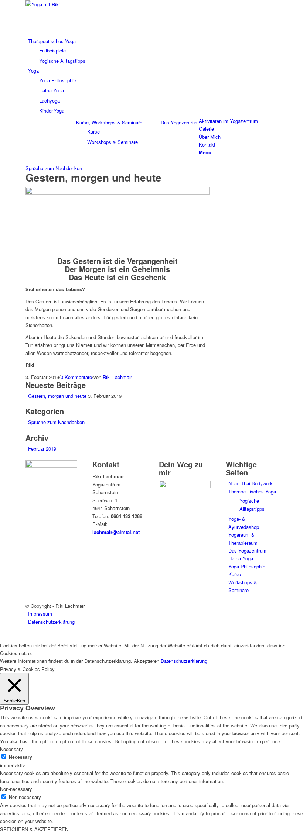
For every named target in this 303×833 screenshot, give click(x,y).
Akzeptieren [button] (146, 660)
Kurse (234, 574)
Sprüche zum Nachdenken (53, 168)
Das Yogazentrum (180, 122)
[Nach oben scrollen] (2, 636)
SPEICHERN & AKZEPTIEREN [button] (34, 829)
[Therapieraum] (117, 192)
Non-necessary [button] (16, 788)
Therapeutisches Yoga (252, 491)
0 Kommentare (76, 377)
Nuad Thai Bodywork (250, 483)
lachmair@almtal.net (116, 532)
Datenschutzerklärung (184, 660)
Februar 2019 (42, 448)
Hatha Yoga (240, 558)
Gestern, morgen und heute (93, 177)
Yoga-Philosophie (246, 566)
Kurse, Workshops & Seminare (109, 122)
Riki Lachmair (117, 377)
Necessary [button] (11, 749)
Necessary (20, 757)
